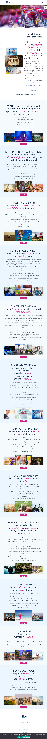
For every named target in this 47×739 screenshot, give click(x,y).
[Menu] (43, 3)
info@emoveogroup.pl (23, 729)
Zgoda (19, 737)
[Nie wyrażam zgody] (45, 736)
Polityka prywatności (26, 737)
